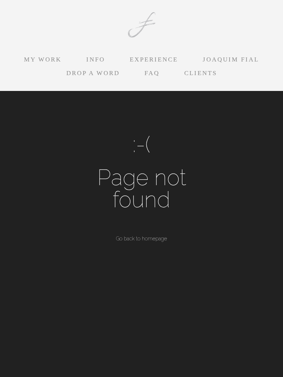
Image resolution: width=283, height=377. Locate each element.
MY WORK (43, 59)
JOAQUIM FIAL (231, 59)
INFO (95, 59)
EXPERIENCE (154, 59)
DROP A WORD (93, 73)
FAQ (152, 73)
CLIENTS (200, 73)
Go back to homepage (141, 238)
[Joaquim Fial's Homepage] (141, 25)
